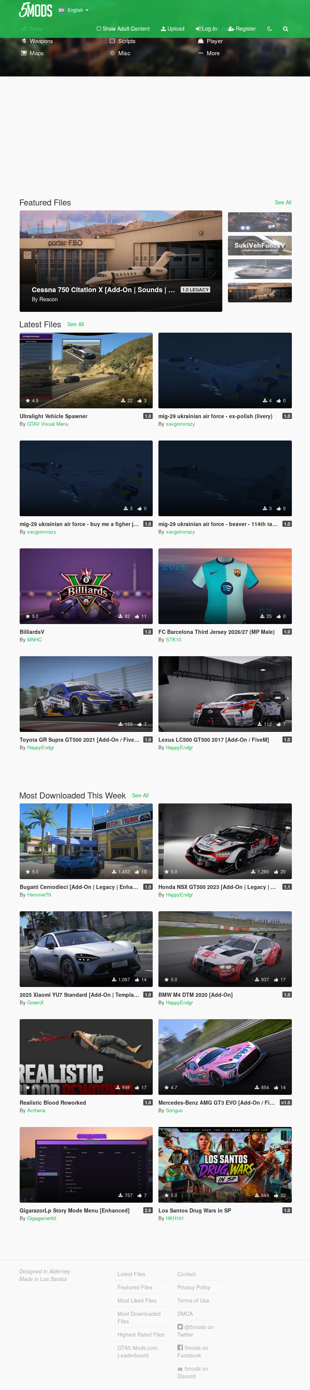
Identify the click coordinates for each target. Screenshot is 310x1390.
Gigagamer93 (41, 1218)
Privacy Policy (193, 1287)
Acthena (36, 1110)
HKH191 (175, 1218)
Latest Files (131, 1274)
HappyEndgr (40, 747)
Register (245, 28)
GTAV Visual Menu (47, 423)
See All (283, 202)
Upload (175, 28)
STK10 (173, 639)
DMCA (185, 1313)
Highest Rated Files (141, 1334)
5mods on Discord (192, 1372)
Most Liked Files (137, 1300)
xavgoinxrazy (180, 423)
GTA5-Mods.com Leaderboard (138, 1351)
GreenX (35, 1002)
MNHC (34, 639)
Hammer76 (39, 894)
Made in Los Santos (43, 1279)
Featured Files (135, 1287)
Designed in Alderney (44, 1271)
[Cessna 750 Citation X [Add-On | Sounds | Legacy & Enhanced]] (260, 292)
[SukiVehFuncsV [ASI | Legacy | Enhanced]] (260, 245)
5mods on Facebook (192, 1351)
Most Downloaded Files (139, 1317)
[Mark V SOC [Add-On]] (260, 269)
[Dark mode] (269, 28)
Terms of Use (193, 1300)
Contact (186, 1274)
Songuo (174, 1110)
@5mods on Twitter (195, 1330)
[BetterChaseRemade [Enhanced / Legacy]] (260, 222)
